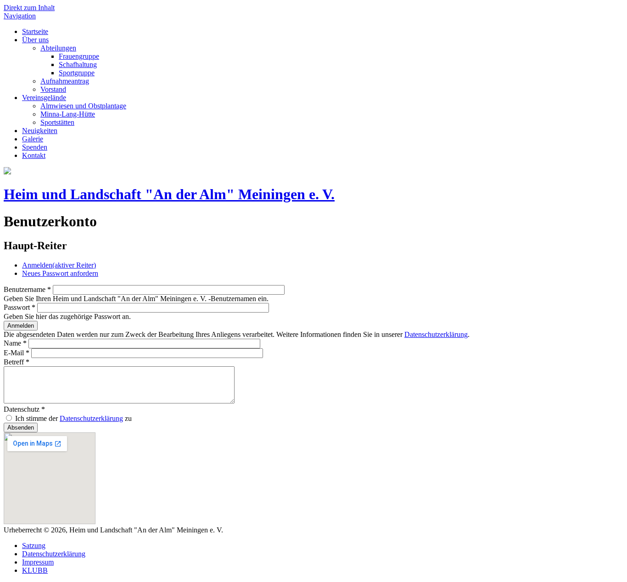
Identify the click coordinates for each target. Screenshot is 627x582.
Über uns (35, 40)
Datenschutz (24, 409)
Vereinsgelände (44, 97)
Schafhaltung (78, 64)
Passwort (19, 307)
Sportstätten (57, 122)
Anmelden (59, 265)
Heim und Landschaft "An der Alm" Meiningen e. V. (169, 194)
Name (15, 343)
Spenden (34, 147)
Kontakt (33, 155)
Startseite (35, 31)
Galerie (32, 139)
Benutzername (27, 289)
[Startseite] (7, 172)
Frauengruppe (79, 56)
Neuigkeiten (39, 130)
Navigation (20, 16)
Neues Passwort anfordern (60, 273)
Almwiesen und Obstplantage (83, 106)
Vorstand (53, 89)
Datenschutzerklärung (436, 334)
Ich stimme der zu (73, 418)
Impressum (38, 562)
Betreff (16, 362)
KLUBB (35, 570)
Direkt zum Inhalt (29, 7)
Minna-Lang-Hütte (67, 114)
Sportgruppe (77, 73)
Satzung (33, 545)
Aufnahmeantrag (64, 81)
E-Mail (16, 353)
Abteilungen (58, 48)
